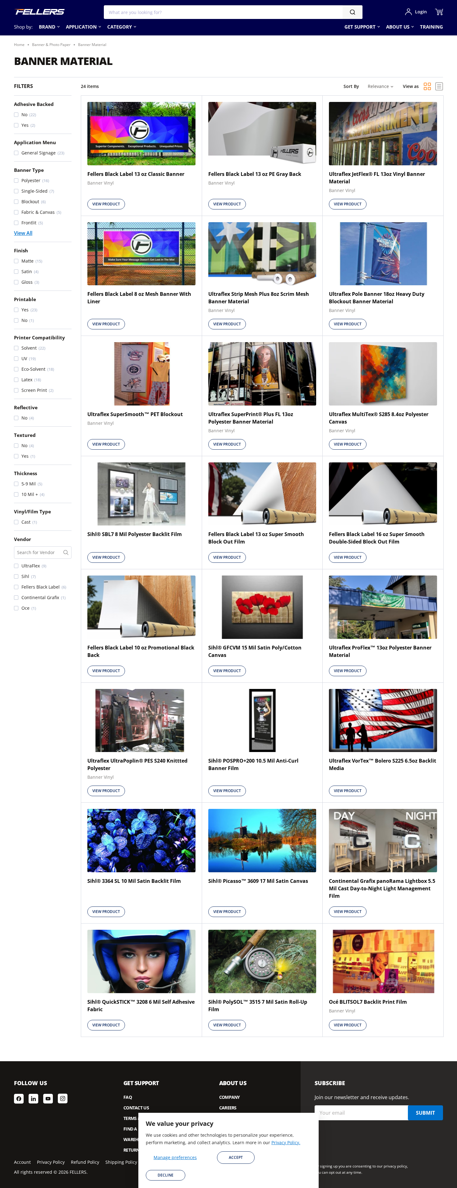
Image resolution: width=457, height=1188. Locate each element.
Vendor (22, 539)
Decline (165, 1175)
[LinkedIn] (33, 1098)
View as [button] (411, 86)
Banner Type (29, 170)
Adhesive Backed (34, 104)
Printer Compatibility (39, 337)
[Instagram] (62, 1098)
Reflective (26, 407)
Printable (25, 299)
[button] (43, 114)
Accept (236, 1157)
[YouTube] (48, 1098)
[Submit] (352, 12)
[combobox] (233, 12)
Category (119, 27)
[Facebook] (19, 1098)
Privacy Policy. (285, 1142)
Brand (47, 27)
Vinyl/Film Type (32, 511)
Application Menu (35, 142)
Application (81, 27)
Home (19, 44)
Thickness (25, 473)
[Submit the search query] (65, 552)
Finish (21, 250)
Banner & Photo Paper (51, 44)
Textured (25, 435)
